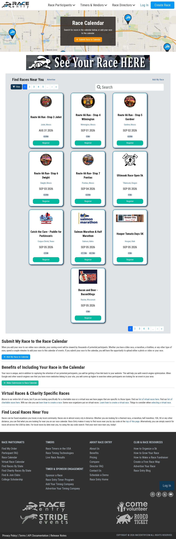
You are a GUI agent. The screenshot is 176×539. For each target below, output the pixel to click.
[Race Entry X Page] (165, 494)
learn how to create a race (50, 402)
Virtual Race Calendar (13, 461)
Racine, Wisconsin (88, 300)
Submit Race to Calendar (89, 39)
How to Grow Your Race (146, 453)
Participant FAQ (10, 453)
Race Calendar (9, 457)
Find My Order (9, 448)
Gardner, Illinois (130, 125)
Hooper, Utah (130, 241)
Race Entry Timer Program (60, 479)
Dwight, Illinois (46, 183)
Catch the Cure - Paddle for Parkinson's (46, 234)
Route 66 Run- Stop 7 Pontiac (88, 175)
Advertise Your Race (144, 466)
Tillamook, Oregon (130, 183)
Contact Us (95, 470)
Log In (167, 486)
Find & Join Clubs (11, 475)
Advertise (51, 79)
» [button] (56, 86)
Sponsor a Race (54, 475)
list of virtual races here (149, 399)
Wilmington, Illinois (88, 125)
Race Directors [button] (122, 5)
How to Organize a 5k (145, 448)
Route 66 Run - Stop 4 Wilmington (88, 117)
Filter (17, 86)
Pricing (93, 457)
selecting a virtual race (161, 402)
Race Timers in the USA (58, 448)
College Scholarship (12, 479)
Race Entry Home (99, 479)
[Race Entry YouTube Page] (170, 494)
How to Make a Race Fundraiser (151, 457)
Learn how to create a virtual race (114, 402)
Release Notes (58, 535)
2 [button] (29, 86)
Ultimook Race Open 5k (130, 175)
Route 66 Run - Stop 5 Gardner (130, 117)
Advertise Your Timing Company (63, 488)
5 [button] (43, 86)
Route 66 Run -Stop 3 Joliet (46, 117)
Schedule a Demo (99, 475)
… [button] (47, 86)
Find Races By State (12, 466)
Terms (22, 535)
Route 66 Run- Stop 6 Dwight (46, 175)
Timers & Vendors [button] (92, 5)
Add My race (158, 79)
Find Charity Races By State (16, 470)
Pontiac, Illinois (88, 183)
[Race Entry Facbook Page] (158, 494)
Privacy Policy (9, 535)
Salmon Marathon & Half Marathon (88, 234)
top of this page (133, 421)
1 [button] (24, 86)
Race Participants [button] (60, 5)
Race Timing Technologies (60, 453)
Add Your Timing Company (60, 484)
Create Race (162, 5)
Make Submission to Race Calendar (21, 383)
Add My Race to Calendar (17, 357)
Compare (94, 461)
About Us (94, 448)
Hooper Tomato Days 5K (130, 233)
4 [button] (38, 86)
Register (46, 143)
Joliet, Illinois (46, 125)
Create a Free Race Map (147, 461)
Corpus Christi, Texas (46, 241)
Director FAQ (96, 466)
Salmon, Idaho (88, 241)
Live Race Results (55, 457)
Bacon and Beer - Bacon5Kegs (88, 292)
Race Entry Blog (142, 470)
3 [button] (34, 86)
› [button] (157, 328)
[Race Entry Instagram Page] (152, 494)
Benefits (94, 453)
